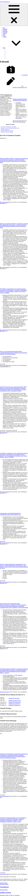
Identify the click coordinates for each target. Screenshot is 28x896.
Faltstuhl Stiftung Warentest (7, 130)
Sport (4, 34)
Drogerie (5, 30)
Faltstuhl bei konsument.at (14, 702)
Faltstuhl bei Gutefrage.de (14, 703)
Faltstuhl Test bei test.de (14, 698)
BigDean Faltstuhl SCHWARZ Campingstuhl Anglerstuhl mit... (20, 99)
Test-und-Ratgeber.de (5, 1)
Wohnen (5, 36)
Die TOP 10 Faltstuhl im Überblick (8, 126)
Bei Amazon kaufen (17, 120)
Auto (4, 27)
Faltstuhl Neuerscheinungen (7, 132)
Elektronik (5, 31)
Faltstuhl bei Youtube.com (14, 705)
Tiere (4, 35)
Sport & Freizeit (3, 883)
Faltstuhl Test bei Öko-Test (15, 700)
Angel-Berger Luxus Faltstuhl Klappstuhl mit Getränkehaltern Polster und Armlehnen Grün (10, 514)
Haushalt (5, 33)
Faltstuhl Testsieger (5, 129)
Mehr (4, 47)
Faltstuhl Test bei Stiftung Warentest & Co (10, 128)
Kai (22, 86)
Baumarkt (5, 29)
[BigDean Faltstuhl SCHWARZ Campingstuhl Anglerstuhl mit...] (20, 97)
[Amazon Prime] (19, 430)
